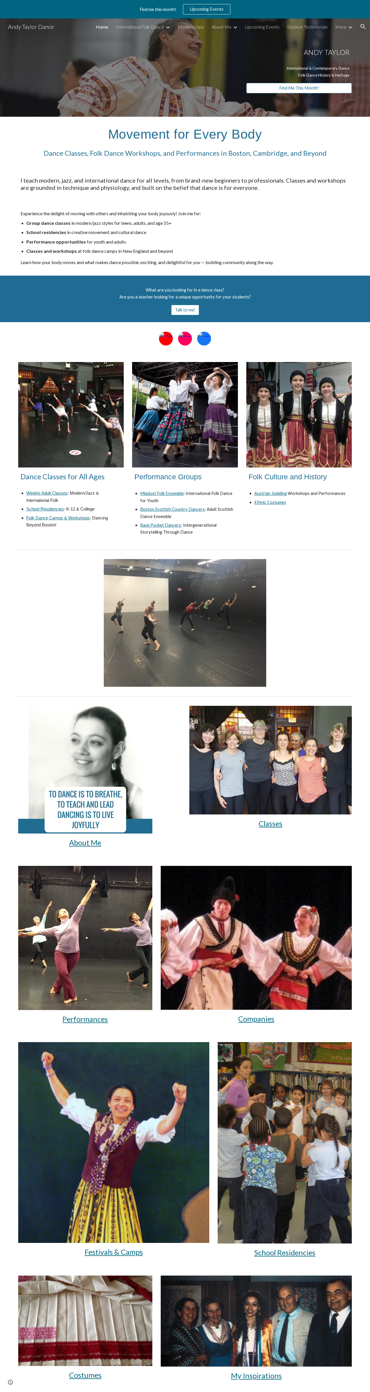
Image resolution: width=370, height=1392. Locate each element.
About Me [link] (222, 26)
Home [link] (102, 26)
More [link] (341, 26)
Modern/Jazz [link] (191, 26)
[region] (185, 9)
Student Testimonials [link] (307, 26)
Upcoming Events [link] (262, 26)
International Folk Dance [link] (140, 26)
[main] (299, 51)
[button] (363, 27)
